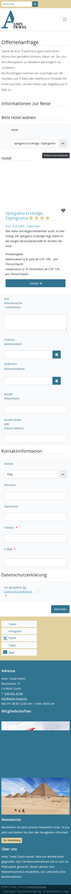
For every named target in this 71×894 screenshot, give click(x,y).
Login (66, 891)
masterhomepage (37, 886)
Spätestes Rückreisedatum (14, 366)
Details (34, 283)
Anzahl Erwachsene (12, 396)
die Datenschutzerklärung (18, 592)
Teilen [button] (12, 624)
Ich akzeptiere (18, 592)
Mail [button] (11, 652)
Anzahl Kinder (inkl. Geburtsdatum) (13, 424)
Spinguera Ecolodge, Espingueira (25, 215)
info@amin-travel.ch (14, 699)
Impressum (9, 891)
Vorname (10, 485)
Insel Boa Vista (15, 226)
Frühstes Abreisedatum (13, 342)
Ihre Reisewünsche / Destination (13, 303)
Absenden (60, 609)
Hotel (14, 130)
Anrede (8, 464)
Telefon (10, 528)
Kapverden (33, 226)
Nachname (11, 506)
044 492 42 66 (14, 693)
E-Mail (9, 549)
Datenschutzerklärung (29, 891)
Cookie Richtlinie (52, 891)
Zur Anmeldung (12, 840)
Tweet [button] (11, 638)
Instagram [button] (14, 631)
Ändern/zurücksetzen (56, 155)
